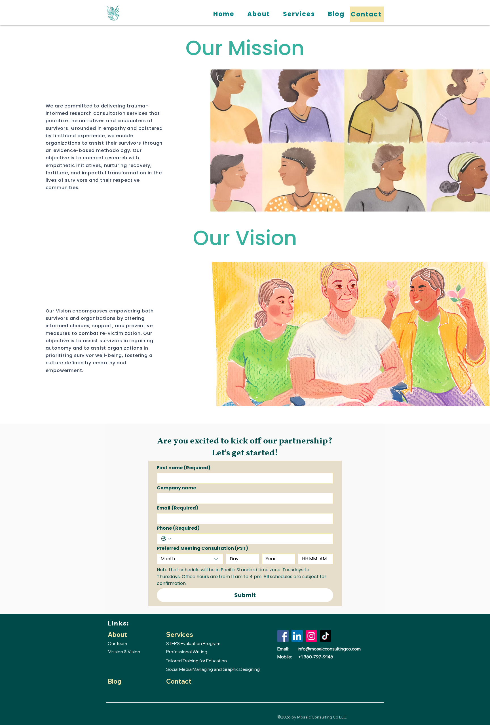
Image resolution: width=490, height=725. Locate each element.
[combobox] (190, 558)
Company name (176, 488)
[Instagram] (311, 636)
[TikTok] (325, 636)
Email (177, 508)
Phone (178, 528)
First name (183, 468)
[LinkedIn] (297, 636)
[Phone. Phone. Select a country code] (166, 538)
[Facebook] (283, 636)
